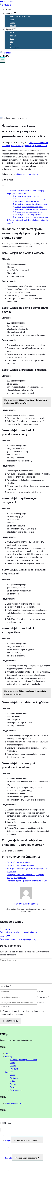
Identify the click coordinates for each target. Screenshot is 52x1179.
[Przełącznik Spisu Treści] (4, 186)
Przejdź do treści (7, 1)
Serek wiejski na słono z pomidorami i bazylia (31, 199)
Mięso (12, 32)
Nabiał (12, 39)
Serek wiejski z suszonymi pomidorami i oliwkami (32, 217)
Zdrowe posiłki (41, 146)
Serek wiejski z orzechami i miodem (27, 201)
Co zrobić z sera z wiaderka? (19, 862)
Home (8, 10)
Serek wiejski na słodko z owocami (27, 196)
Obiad (12, 20)
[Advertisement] (26, 89)
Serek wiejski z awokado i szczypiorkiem (29, 212)
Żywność (9, 1072)
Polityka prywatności (13, 1103)
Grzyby (12, 42)
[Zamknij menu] (0, 1130)
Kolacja (12, 23)
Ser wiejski (29, 146)
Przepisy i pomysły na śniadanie (20, 16)
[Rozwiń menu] (2, 60)
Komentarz (5, 986)
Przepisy (20, 146)
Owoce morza (14, 48)
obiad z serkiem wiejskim (27, 174)
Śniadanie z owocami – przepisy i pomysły (18, 938)
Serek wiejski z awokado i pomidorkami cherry (31, 204)
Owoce (12, 45)
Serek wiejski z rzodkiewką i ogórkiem (28, 215)
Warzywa (13, 36)
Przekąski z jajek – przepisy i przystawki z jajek (27, 881)
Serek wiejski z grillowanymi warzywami (29, 207)
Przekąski (13, 26)
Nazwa (40, 991)
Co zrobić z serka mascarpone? (20, 865)
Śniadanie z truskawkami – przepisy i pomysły (19, 930)
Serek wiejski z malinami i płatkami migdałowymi (32, 209)
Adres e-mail (43, 997)
